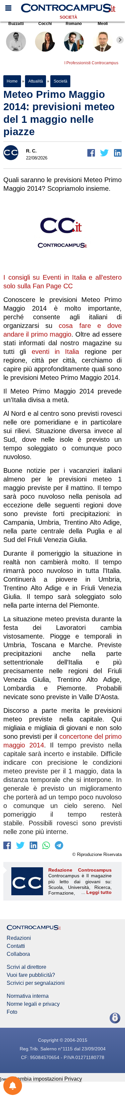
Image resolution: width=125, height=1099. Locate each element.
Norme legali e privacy (33, 1004)
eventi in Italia (58, 351)
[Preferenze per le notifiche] (12, 1085)
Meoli (103, 23)
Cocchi (45, 23)
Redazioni (19, 938)
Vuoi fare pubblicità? (31, 975)
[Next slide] (120, 40)
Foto (12, 1012)
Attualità (35, 81)
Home (12, 81)
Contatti (16, 946)
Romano (74, 23)
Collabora (18, 954)
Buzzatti (16, 23)
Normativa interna (28, 996)
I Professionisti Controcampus (91, 63)
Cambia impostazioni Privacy (47, 1079)
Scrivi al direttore (26, 967)
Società (68, 17)
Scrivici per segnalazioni (36, 983)
